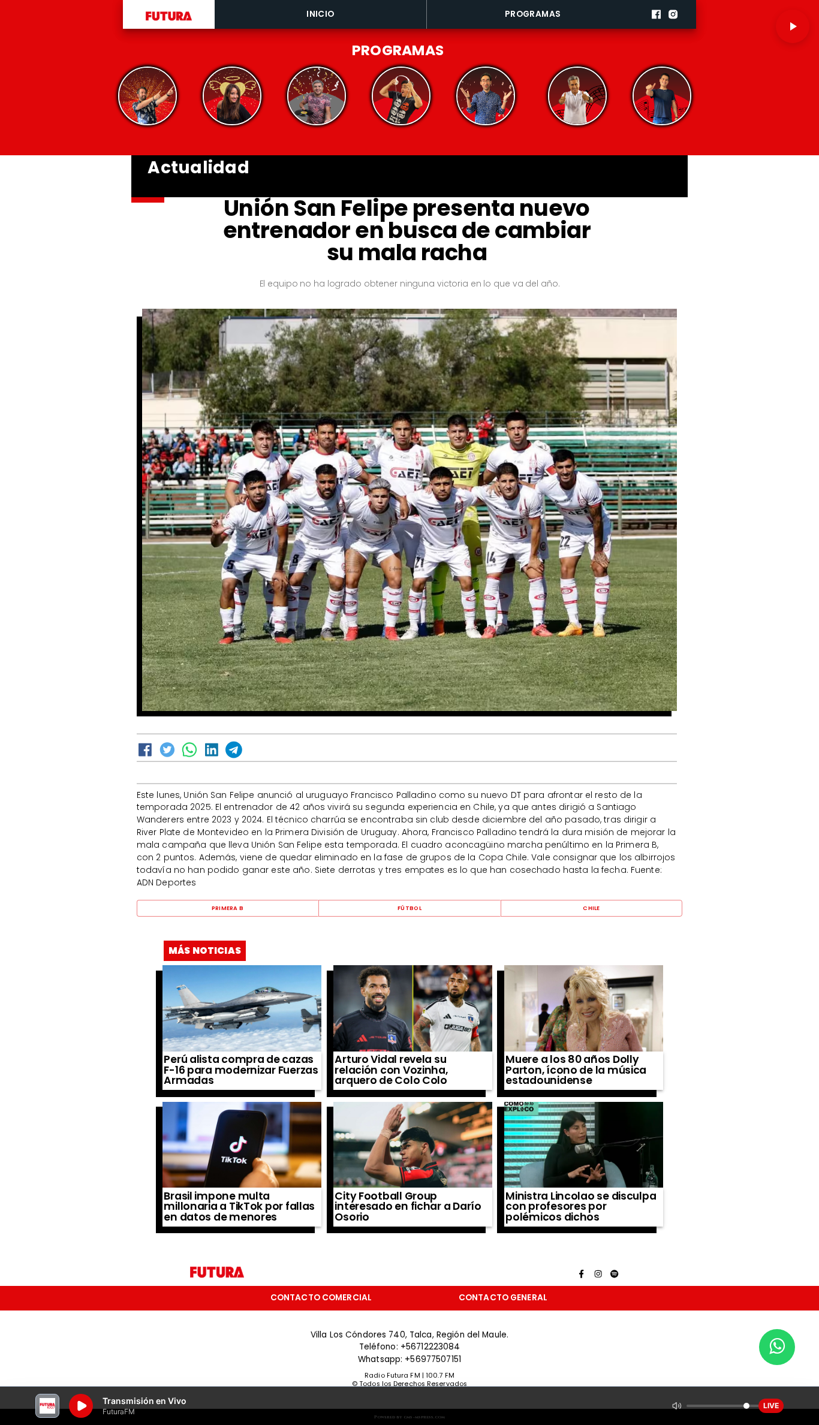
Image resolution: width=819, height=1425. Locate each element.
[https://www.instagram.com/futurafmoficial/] (673, 26)
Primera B (227, 908)
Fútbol (409, 908)
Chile (591, 908)
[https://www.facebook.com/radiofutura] (656, 26)
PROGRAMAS (533, 14)
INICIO (320, 14)
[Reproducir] (792, 26)
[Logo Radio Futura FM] (169, 20)
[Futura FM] (148, 96)
